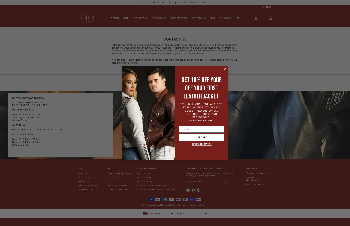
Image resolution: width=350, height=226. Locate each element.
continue (201, 137)
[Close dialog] (224, 69)
